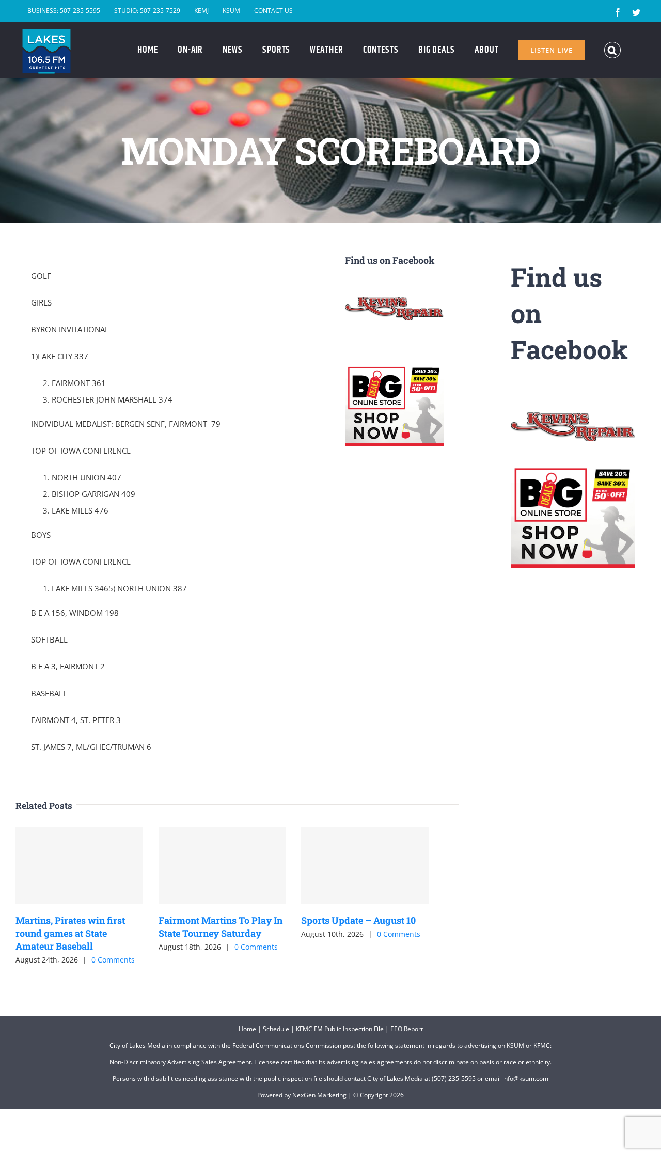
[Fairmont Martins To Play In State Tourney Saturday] (222, 865)
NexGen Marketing (319, 1094)
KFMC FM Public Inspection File (340, 1028)
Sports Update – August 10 (358, 920)
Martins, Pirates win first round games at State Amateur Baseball (70, 933)
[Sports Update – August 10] (365, 865)
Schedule (276, 1028)
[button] (612, 50)
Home (247, 1028)
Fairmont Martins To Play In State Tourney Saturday (220, 926)
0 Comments (113, 960)
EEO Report (406, 1028)
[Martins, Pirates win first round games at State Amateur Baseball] (79, 865)
